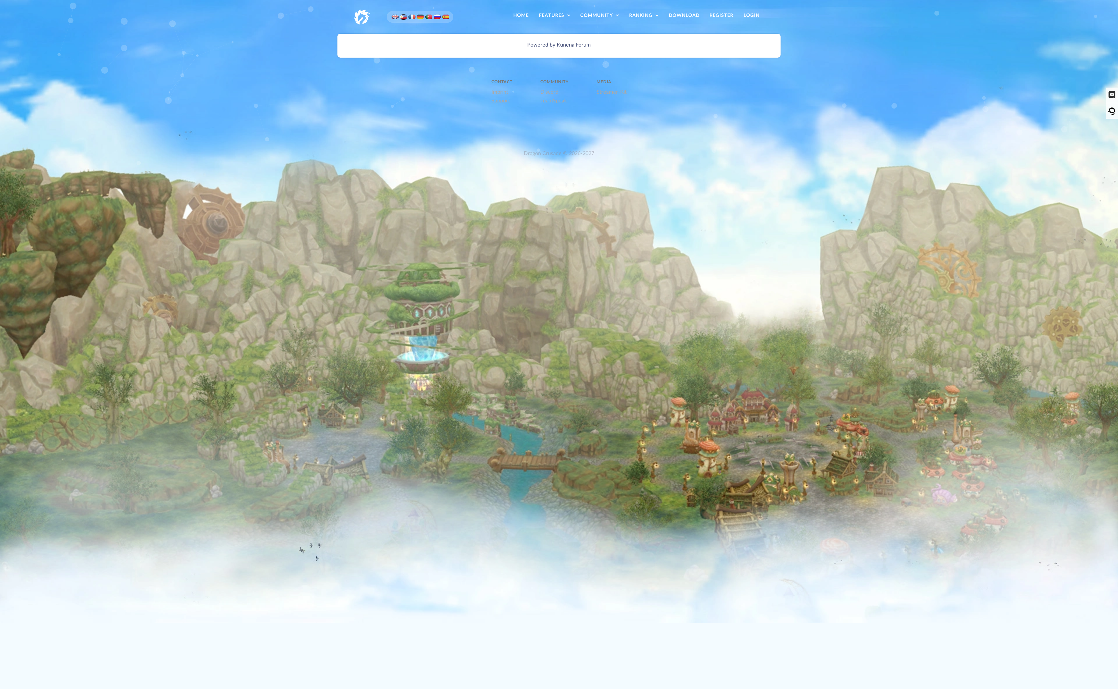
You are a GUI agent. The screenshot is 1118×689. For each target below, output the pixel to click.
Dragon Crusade (543, 153)
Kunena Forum (574, 44)
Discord (549, 92)
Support (500, 100)
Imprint (499, 92)
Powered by (541, 44)
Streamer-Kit (612, 92)
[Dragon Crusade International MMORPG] (361, 16)
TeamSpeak (553, 100)
